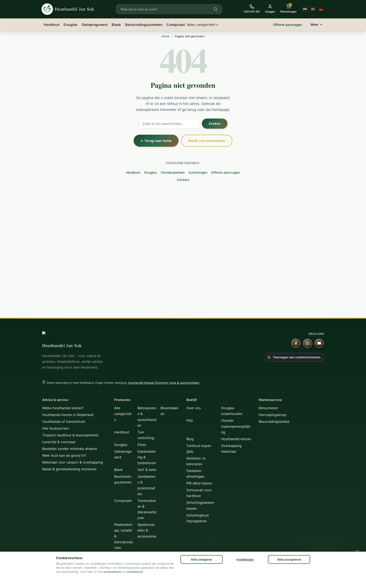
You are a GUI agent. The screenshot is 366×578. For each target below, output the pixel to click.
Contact (183, 180)
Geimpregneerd (95, 24)
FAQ (189, 420)
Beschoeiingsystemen (143, 24)
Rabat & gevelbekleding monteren (69, 469)
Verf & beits (146, 470)
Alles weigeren (201, 559)
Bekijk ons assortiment (206, 141)
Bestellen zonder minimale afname (69, 449)
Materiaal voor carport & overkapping (72, 462)
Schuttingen (198, 172)
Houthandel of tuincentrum (63, 421)
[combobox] (166, 9)
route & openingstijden (184, 382)
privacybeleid (112, 571)
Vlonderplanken (173, 172)
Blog (190, 439)
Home (165, 36)
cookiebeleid (134, 571)
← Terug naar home (156, 141)
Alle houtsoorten (55, 428)
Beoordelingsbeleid (274, 421)
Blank (116, 24)
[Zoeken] (215, 9)
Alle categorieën (122, 414)
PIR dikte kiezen (199, 483)
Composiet (175, 24)
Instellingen (245, 559)
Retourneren (268, 408)
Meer (315, 24)
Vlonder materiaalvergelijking (235, 426)
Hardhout (52, 24)
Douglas (71, 24)
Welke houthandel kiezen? (63, 408)
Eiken (141, 445)
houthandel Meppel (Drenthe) (148, 382)
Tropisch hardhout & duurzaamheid (70, 435)
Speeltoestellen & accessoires (146, 530)
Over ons (193, 408)
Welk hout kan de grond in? (64, 455)
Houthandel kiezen (236, 439)
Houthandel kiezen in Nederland (67, 415)
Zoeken (215, 123)
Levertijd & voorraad (58, 442)
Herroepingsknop (272, 415)
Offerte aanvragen (287, 25)
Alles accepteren (289, 559)
